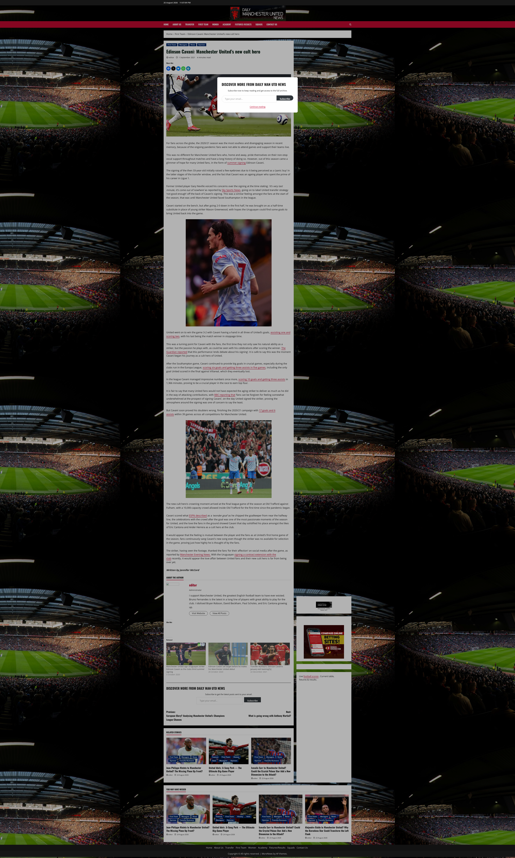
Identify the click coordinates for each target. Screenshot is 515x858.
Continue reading (257, 106)
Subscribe (285, 98)
